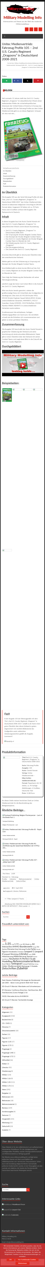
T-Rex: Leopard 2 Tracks (14, 899)
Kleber (4, 1064)
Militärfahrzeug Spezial (23, 957)
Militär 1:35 (6, 1082)
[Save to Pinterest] (38, 81)
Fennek (38, 949)
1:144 (20, 944)
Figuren (5, 952)
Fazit (4, 184)
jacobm (7, 888)
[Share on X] (28, 81)
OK (10, 1259)
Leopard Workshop (11, 954)
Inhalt (5, 173)
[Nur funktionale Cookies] (42, 1255)
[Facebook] (27, 29)
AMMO (15, 947)
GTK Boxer (20, 952)
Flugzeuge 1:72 (7, 1056)
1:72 (16, 944)
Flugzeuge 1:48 (7, 1053)
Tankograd (16, 963)
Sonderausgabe (7, 1111)
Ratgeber (5, 1093)
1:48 (12, 944)
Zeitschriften (21, 881)
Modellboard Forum (18, 1204)
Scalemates (15, 1215)
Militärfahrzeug (7, 956)
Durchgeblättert (8, 178)
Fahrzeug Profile (24, 949)
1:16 (3, 944)
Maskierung (6, 1071)
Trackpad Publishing (28, 964)
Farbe (33, 949)
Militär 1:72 (6, 1086)
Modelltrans (5, 959)
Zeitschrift (6, 1126)
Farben (4, 1034)
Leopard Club (16, 1210)
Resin (36, 961)
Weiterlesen (22, 1263)
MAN (33, 954)
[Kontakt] (36, 29)
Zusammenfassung (9, 176)
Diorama (10, 949)
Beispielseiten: (7, 181)
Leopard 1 (29, 951)
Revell (4, 964)
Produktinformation (9, 186)
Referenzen (36, 63)
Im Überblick (7, 171)
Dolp (16, 949)
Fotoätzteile (13, 952)
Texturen (5, 1115)
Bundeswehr (26, 946)
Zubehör (22, 968)
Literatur (30, 63)
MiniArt (35, 956)
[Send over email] (7, 81)
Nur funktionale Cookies (27, 1259)
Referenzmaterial (25, 879)
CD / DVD (6, 1023)
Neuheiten (14, 959)
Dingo (34, 947)
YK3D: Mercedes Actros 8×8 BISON (15, 996)
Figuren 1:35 (6, 1042)
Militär (4, 1075)
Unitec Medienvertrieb (11, 966)
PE (21, 959)
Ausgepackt (8, 891)
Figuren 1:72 (6, 1045)
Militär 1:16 (6, 1078)
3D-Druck (26, 944)
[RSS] (40, 29)
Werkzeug (5, 1123)
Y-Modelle (33, 966)
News (4, 1089)
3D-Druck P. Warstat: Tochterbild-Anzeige (17, 1000)
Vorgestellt (6, 1119)
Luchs (30, 954)
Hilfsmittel (6, 1060)
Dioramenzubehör (8, 1031)
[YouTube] (31, 29)
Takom (8, 964)
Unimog (36, 964)
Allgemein (5, 1012)
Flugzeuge (5, 1049)
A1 (31, 944)
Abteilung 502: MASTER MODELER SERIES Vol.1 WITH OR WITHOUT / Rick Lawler (21, 905)
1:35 (8, 943)
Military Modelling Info (22, 18)
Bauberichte (6, 1019)
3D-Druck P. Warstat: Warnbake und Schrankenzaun (21, 986)
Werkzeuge (25, 966)
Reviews (5, 1108)
